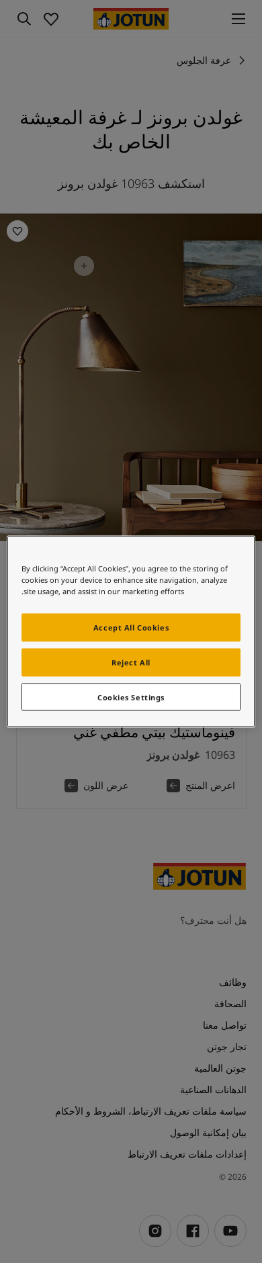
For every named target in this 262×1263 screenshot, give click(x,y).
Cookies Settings (131, 697)
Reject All (131, 662)
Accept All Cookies (131, 627)
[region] (131, 631)
